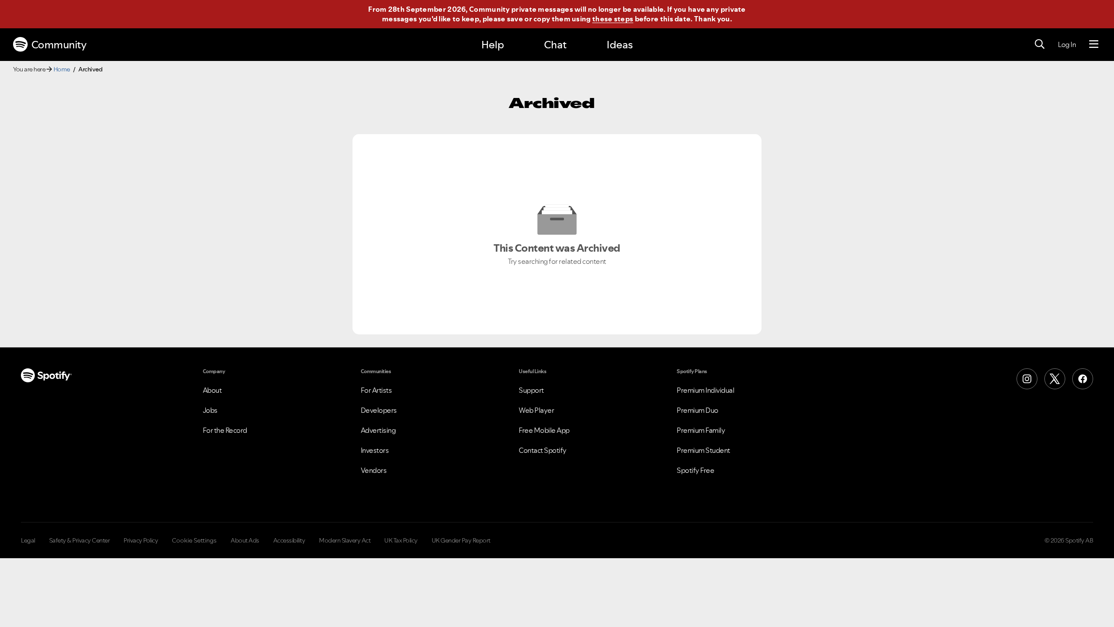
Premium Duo (697, 410)
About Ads (245, 540)
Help (492, 44)
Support (531, 390)
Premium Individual (705, 390)
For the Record (225, 430)
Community (59, 44)
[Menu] (1094, 44)
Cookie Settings (194, 540)
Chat (555, 44)
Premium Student (703, 450)
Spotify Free (695, 470)
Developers (379, 410)
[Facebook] (1082, 378)
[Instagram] (1027, 378)
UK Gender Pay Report (461, 540)
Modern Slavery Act (344, 540)
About (212, 390)
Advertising (378, 430)
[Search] (1039, 44)
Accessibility (289, 540)
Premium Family (701, 430)
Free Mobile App (544, 430)
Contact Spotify (543, 450)
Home (62, 69)
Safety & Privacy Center (79, 540)
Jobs (210, 410)
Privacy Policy (141, 540)
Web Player (536, 410)
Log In (1067, 44)
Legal (28, 540)
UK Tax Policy (401, 540)
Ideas (620, 44)
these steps (612, 19)
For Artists (376, 390)
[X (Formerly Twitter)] (1054, 378)
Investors (375, 450)
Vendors (374, 470)
